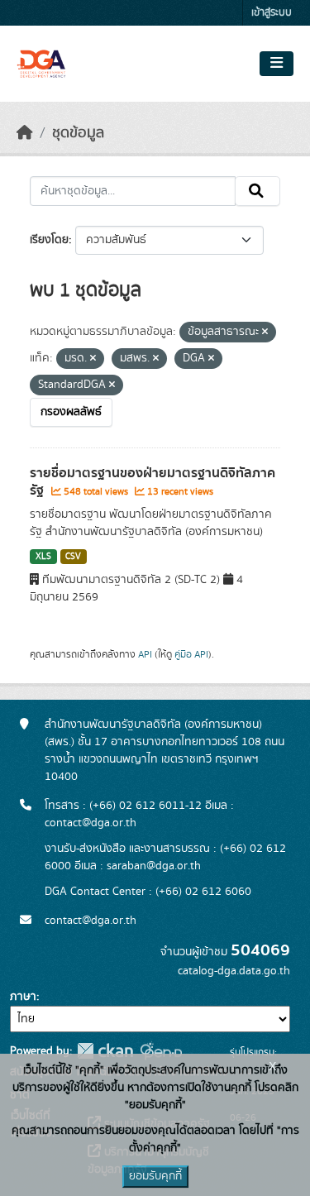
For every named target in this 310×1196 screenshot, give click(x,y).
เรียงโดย (49, 240)
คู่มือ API (191, 654)
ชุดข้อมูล (78, 133)
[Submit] (257, 191)
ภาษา (23, 996)
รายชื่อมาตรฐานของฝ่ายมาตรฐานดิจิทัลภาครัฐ (152, 481)
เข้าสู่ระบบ (271, 13)
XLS (43, 556)
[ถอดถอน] (265, 332)
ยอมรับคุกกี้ (155, 1176)
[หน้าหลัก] (25, 133)
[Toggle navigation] (276, 63)
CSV (73, 556)
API (145, 654)
